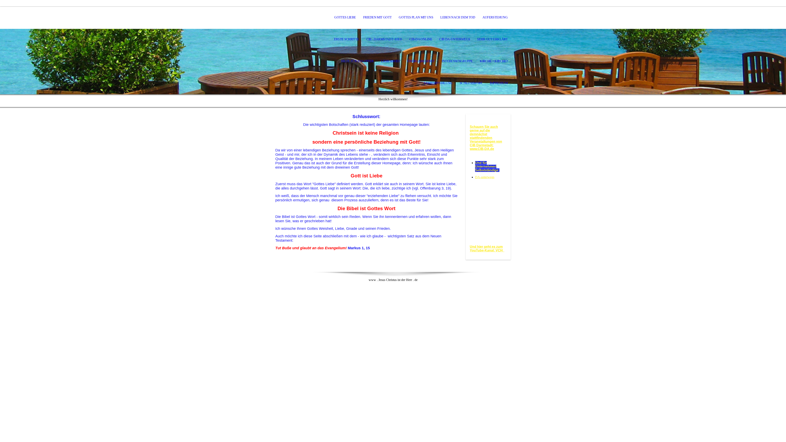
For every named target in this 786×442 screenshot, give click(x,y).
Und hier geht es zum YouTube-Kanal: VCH (487, 248)
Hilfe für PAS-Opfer (357, 61)
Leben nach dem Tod (457, 17)
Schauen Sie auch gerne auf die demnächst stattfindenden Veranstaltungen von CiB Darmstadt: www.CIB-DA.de (486, 138)
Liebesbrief (390, 61)
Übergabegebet (421, 61)
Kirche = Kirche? (494, 61)
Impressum (499, 83)
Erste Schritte (346, 39)
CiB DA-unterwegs (454, 39)
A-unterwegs (486, 177)
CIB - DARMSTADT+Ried (384, 39)
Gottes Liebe (345, 17)
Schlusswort (471, 83)
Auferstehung (495, 17)
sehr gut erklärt (492, 39)
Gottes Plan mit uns (416, 17)
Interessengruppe (457, 61)
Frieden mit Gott (377, 17)
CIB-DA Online (420, 39)
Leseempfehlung (438, 83)
